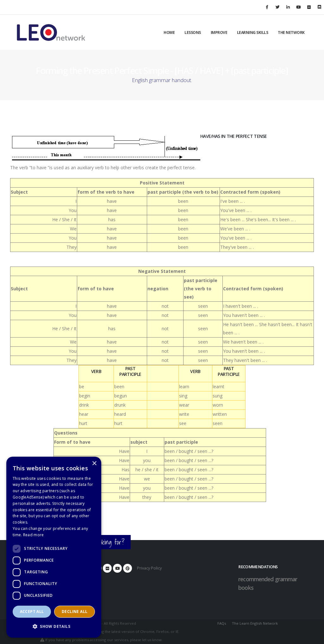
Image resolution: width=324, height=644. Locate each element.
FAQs (221, 623)
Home (169, 32)
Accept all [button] (32, 611)
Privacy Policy (149, 568)
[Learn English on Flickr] (308, 7)
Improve (219, 32)
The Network (291, 32)
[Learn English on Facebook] (267, 7)
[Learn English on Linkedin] (288, 7)
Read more (33, 535)
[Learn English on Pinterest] (127, 568)
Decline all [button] (74, 611)
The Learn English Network (255, 623)
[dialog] (53, 547)
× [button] (94, 463)
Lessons (192, 32)
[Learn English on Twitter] (277, 7)
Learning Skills (252, 32)
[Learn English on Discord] (319, 7)
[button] (54, 626)
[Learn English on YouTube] (298, 7)
